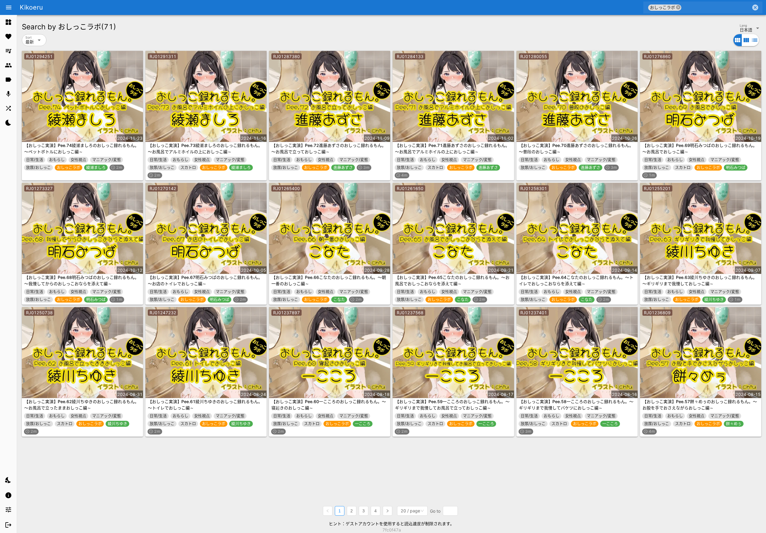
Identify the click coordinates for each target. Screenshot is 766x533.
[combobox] (716, 7)
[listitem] (8, 22)
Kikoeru (31, 7)
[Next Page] (387, 511)
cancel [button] (678, 7)
